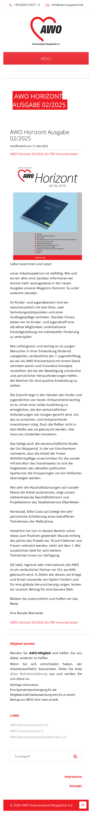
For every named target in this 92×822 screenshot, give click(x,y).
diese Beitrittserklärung (28, 674)
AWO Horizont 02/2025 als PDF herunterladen (44, 154)
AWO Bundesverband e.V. (29, 725)
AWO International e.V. (27, 731)
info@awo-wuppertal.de (67, 5)
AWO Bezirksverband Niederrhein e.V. (38, 737)
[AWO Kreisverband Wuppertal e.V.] (46, 31)
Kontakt (75, 786)
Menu (46, 58)
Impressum (73, 776)
